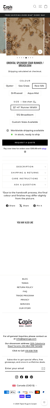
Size (23, 101)
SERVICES (25, 304)
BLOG (25, 279)
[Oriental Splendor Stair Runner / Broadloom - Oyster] (5, 266)
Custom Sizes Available (25, 122)
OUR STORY (25, 308)
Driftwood (17, 93)
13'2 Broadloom (25, 115)
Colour (25, 81)
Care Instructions (25, 178)
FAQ (25, 291)
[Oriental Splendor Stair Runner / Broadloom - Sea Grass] (8, 266)
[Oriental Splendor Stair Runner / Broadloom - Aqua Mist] (17, 266)
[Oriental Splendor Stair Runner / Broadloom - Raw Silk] (11, 266)
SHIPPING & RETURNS (25, 172)
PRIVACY (25, 300)
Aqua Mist (33, 93)
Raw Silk (39, 86)
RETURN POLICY (25, 287)
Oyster (9, 86)
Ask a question (25, 184)
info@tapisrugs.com (26, 339)
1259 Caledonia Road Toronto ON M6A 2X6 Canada (26, 344)
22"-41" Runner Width (25, 107)
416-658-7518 (31, 351)
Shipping (13, 71)
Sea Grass (24, 86)
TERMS (25, 283)
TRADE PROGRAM (25, 295)
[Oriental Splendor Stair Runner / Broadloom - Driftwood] (14, 266)
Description (25, 166)
